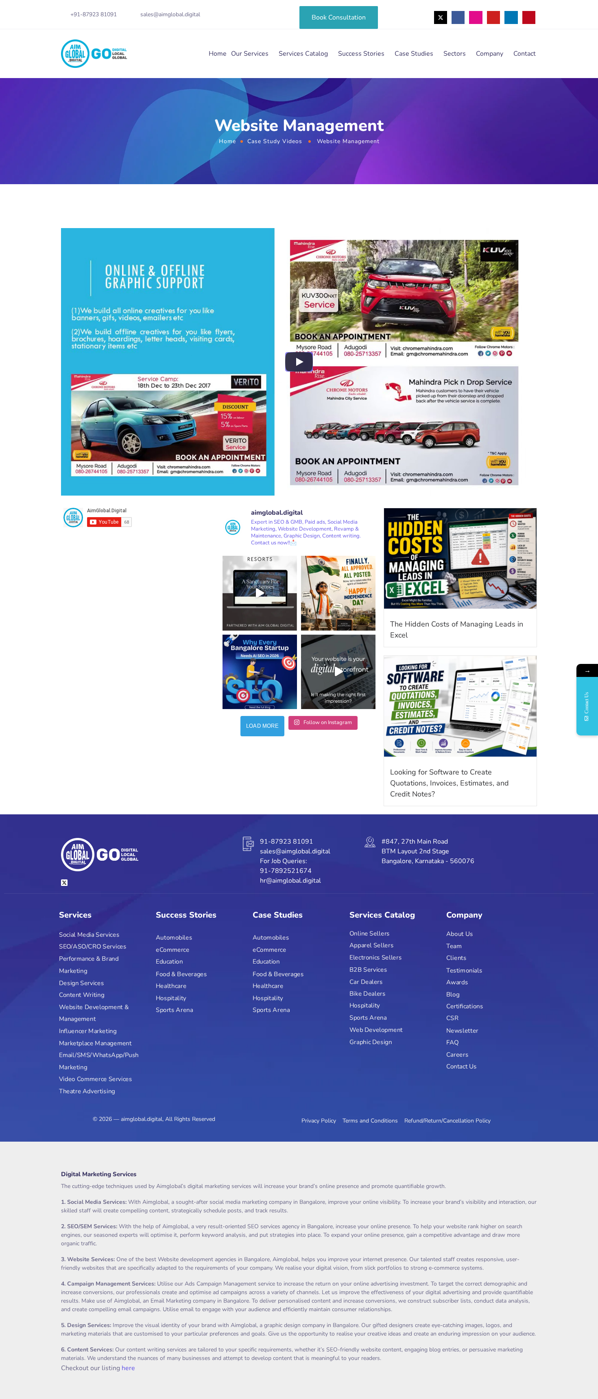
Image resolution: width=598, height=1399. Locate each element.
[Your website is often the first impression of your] (338, 672)
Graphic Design (370, 1042)
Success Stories (361, 53)
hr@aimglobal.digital (290, 880)
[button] (574, 1375)
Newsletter (462, 1030)
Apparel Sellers (371, 945)
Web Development (376, 1029)
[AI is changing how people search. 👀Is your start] (260, 672)
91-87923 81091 (286, 841)
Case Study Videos (274, 141)
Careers (457, 1054)
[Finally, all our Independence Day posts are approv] (338, 593)
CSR (452, 1018)
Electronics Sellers (375, 957)
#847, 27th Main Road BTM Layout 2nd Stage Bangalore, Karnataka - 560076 (428, 851)
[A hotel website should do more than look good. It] (260, 593)
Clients (456, 958)
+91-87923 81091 (93, 14)
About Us (459, 934)
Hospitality (171, 998)
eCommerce (173, 950)
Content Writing (81, 995)
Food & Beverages (181, 974)
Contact (524, 53)
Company (489, 53)
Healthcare (171, 985)
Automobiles (174, 937)
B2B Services (368, 969)
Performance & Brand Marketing (88, 965)
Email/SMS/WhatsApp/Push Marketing (99, 1061)
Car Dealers (366, 981)
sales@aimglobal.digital (170, 14)
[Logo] (94, 53)
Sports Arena (174, 1010)
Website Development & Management (94, 1013)
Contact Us (461, 1066)
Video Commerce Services (95, 1079)
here (128, 1368)
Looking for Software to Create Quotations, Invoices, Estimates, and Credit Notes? (449, 783)
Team (454, 946)
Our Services (249, 53)
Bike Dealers (367, 993)
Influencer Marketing (88, 1031)
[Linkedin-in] (510, 17)
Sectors (454, 53)
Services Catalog (303, 53)
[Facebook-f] (458, 17)
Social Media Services (89, 934)
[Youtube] (493, 17)
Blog (452, 994)
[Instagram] (475, 17)
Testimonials (464, 970)
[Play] (299, 362)
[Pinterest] (528, 17)
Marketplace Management (95, 1043)
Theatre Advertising (87, 1091)
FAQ (452, 1042)
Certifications (464, 1006)
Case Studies (414, 53)
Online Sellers (369, 933)
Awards (457, 982)
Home (218, 53)
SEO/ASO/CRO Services (92, 946)
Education (169, 961)
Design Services (81, 983)
